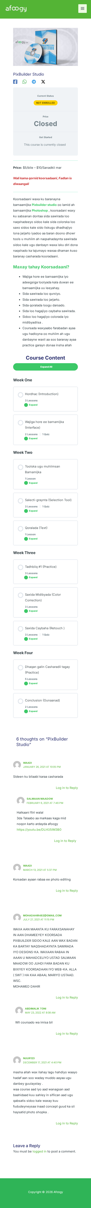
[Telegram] (34, 82)
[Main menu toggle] (82, 8)
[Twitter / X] (43, 82)
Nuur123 (29, 1058)
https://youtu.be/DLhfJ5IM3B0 (39, 830)
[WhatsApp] (24, 82)
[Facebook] (15, 82)
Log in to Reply (67, 788)
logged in (40, 1151)
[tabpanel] (45, 254)
